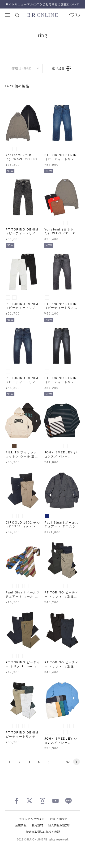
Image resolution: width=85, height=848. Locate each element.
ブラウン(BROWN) (59, 223)
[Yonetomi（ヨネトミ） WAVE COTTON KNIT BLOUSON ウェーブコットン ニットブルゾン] (23, 123)
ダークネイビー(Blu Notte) (20, 516)
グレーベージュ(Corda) (14, 516)
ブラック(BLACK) (14, 148)
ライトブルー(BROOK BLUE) (53, 732)
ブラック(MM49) (8, 223)
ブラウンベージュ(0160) (14, 656)
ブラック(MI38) (47, 371)
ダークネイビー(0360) (20, 656)
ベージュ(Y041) (26, 726)
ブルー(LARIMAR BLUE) (59, 732)
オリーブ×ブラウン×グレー (8, 586)
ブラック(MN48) (47, 297)
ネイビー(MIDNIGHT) (65, 732)
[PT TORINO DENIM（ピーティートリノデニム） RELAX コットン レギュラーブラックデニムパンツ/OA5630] (23, 197)
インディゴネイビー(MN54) (8, 371)
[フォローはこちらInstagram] (42, 800)
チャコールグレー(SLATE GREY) (59, 726)
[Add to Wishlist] (37, 137)
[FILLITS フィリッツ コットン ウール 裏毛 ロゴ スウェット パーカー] (23, 420)
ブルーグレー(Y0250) (14, 726)
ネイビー (47, 516)
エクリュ (8, 446)
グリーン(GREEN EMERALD (47, 732)
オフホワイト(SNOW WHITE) (47, 726)
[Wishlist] (72, 15)
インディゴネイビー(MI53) (47, 148)
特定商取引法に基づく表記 (43, 832)
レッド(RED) (65, 223)
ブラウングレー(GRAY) (8, 148)
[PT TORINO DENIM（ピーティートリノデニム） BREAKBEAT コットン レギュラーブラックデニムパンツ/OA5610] (61, 271)
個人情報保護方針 (59, 825)
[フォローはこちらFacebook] (16, 800)
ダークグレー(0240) (47, 586)
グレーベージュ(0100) (59, 586)
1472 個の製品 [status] (17, 86)
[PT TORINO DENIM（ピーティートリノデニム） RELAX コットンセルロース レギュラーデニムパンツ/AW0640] (61, 123)
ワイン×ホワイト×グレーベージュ (14, 586)
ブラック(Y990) (14, 297)
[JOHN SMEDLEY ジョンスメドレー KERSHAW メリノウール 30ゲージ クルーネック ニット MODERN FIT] (61, 700)
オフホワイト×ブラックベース (53, 446)
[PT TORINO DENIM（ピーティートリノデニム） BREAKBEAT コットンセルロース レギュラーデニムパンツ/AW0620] (23, 346)
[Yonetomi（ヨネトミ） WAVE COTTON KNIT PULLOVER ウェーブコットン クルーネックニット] (61, 197)
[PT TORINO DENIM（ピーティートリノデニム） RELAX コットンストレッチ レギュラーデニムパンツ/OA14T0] (23, 271)
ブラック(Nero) (8, 516)
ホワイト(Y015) (8, 297)
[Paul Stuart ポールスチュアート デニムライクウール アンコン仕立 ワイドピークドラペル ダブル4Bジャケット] (61, 490)
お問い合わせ (58, 819)
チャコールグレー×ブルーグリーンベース (59, 446)
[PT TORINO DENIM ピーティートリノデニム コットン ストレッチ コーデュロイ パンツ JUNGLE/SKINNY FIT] (23, 700)
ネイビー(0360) (65, 586)
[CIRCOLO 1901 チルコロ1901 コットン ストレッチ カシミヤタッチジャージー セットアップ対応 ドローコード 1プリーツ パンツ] (23, 490)
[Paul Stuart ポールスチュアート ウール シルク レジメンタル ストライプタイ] (23, 560)
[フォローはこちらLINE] (68, 800)
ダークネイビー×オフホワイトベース (47, 446)
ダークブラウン (14, 446)
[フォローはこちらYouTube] (55, 800)
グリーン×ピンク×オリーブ (20, 586)
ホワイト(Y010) (8, 726)
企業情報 (20, 825)
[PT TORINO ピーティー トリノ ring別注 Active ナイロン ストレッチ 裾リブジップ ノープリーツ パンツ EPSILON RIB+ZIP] (61, 630)
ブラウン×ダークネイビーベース (65, 446)
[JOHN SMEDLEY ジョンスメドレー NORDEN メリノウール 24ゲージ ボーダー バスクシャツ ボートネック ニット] (61, 420)
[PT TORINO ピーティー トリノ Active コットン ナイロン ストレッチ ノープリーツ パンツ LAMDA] (23, 630)
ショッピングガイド (32, 819)
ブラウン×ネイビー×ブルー (26, 586)
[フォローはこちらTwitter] (29, 800)
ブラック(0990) (53, 586)
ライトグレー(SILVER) (53, 726)
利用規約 (37, 825)
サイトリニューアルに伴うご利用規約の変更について (42, 4)
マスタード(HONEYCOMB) (71, 726)
